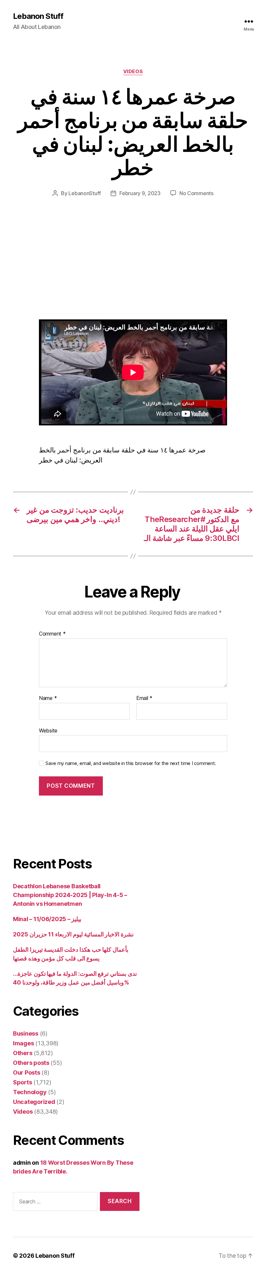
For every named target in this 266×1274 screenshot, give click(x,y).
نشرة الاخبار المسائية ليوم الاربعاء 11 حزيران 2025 (73, 934)
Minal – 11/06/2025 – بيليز (47, 919)
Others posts (31, 1062)
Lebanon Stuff (38, 16)
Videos (133, 71)
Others (22, 1053)
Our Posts (26, 1072)
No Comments (196, 193)
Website (48, 730)
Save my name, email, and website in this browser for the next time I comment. (130, 763)
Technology (29, 1092)
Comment (52, 634)
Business (25, 1033)
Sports (22, 1082)
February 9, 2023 (140, 193)
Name (48, 698)
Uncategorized (34, 1101)
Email (144, 698)
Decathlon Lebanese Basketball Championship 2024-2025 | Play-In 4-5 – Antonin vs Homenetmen (70, 895)
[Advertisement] (94, 271)
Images (23, 1043)
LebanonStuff (84, 193)
